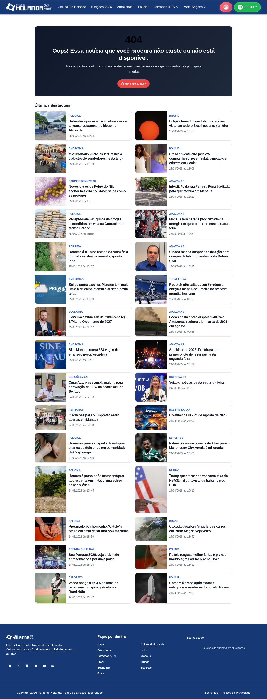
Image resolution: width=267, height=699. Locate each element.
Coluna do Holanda (153, 644)
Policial (145, 650)
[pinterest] (35, 666)
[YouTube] (44, 666)
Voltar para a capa (133, 83)
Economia (103, 667)
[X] (18, 666)
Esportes (146, 667)
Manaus (146, 656)
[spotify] (52, 666)
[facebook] (10, 666)
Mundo (145, 661)
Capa (100, 644)
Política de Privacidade (236, 692)
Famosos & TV (106, 656)
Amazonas (104, 650)
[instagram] (27, 666)
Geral (100, 673)
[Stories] (226, 7)
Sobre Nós (211, 692)
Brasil (100, 661)
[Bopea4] (29, 7)
